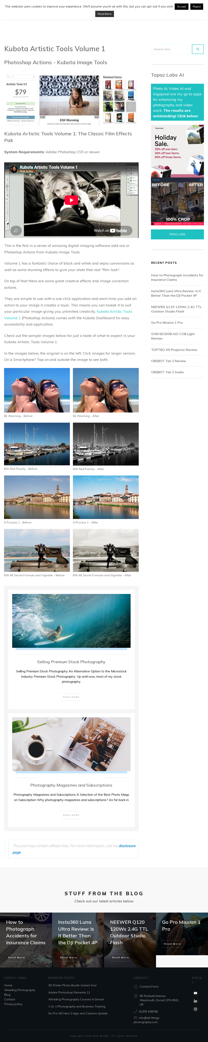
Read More (105, 13)
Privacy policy (13, 1004)
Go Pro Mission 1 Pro (167, 322)
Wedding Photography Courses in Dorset (76, 999)
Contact (9, 999)
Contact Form (149, 986)
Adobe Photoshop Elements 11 (69, 992)
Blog (7, 994)
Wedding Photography (19, 990)
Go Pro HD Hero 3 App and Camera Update (78, 1013)
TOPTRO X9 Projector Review (174, 350)
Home (8, 985)
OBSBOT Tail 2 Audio (167, 372)
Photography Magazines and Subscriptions (71, 785)
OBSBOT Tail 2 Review (168, 361)
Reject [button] (197, 6)
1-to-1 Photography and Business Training (76, 1006)
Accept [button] (181, 6)
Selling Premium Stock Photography (71, 661)
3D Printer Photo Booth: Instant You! (72, 985)
